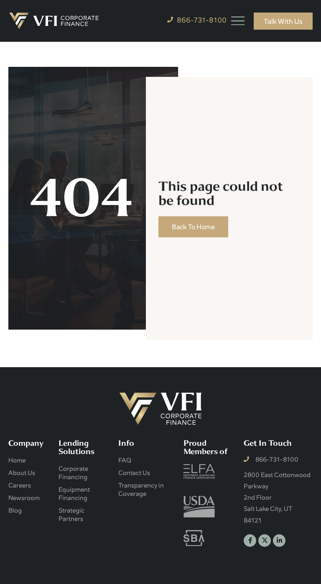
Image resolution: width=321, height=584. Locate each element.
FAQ (124, 460)
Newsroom (24, 497)
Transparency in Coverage (141, 489)
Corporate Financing (73, 472)
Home (16, 460)
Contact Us (134, 472)
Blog (15, 510)
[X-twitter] (264, 540)
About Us (21, 472)
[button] (238, 20)
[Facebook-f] (250, 540)
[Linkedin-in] (279, 540)
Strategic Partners (71, 514)
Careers (19, 485)
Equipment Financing (74, 493)
